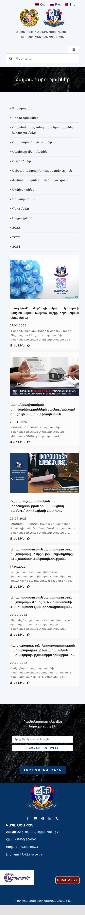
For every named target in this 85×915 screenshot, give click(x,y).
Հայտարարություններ (32, 142)
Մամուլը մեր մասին (29, 152)
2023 (16, 237)
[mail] (50, 818)
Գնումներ (20, 208)
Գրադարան (22, 108)
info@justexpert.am (32, 854)
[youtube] (35, 818)
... (71, 339)
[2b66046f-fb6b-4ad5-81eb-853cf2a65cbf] (44, 450)
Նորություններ (25, 118)
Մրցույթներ (22, 218)
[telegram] (42, 818)
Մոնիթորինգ (23, 190)
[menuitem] (40, 4)
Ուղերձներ (21, 161)
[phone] (57, 818)
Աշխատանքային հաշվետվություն (42, 171)
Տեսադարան (23, 199)
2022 (16, 227)
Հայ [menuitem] (43, 4)
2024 (16, 246)
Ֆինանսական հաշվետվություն (40, 180)
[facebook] (28, 818)
